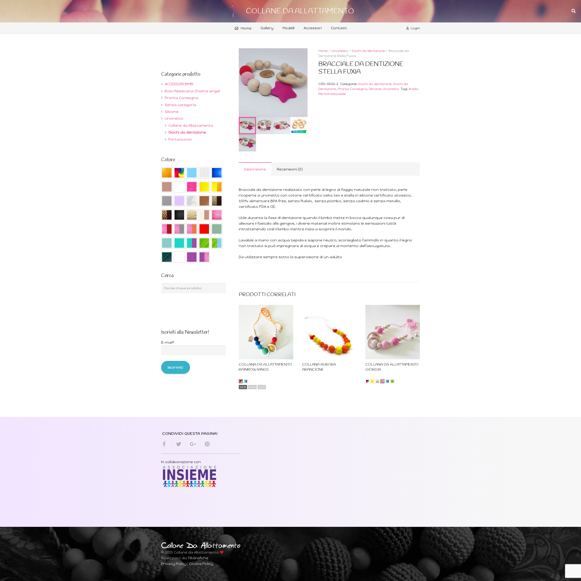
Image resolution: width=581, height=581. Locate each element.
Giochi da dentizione (368, 51)
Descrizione (255, 169)
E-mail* (167, 342)
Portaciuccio (180, 139)
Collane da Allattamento (190, 125)
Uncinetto (340, 51)
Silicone (375, 89)
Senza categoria (180, 105)
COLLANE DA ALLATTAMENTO (300, 11)
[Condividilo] (166, 444)
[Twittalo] (179, 444)
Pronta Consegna (352, 89)
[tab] (255, 169)
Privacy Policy (174, 564)
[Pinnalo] (205, 444)
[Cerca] (574, 11)
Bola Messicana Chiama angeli (192, 91)
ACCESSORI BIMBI (179, 84)
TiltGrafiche (198, 558)
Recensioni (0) (290, 169)
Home (323, 51)
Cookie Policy (201, 564)
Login (415, 28)
